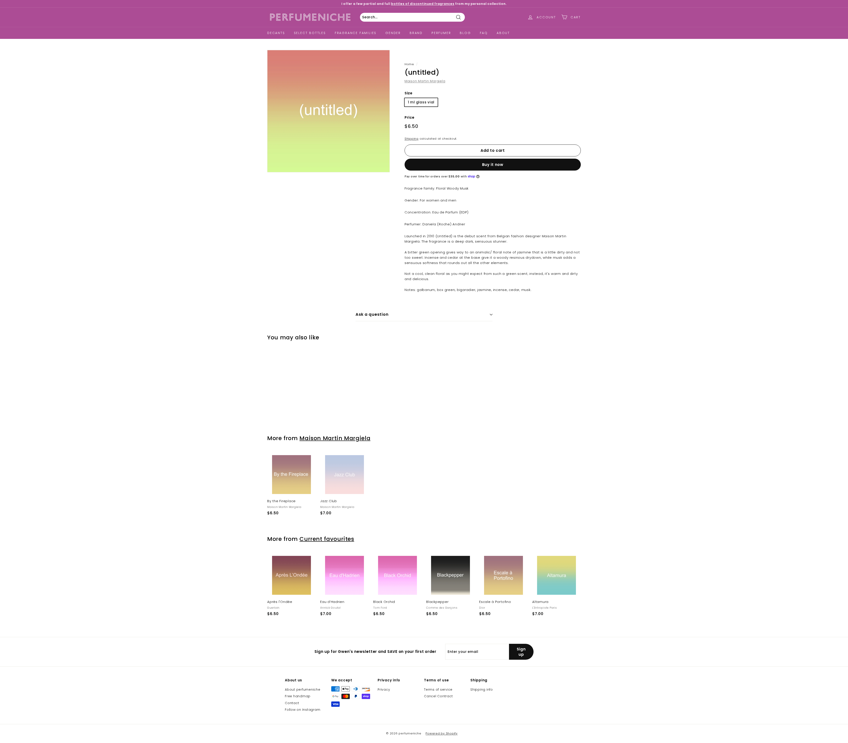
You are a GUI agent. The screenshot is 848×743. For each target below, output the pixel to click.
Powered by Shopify (442, 733)
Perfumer (441, 33)
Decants (276, 33)
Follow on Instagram (302, 709)
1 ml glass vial (421, 102)
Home (409, 64)
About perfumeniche (302, 689)
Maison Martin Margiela (425, 81)
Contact (292, 703)
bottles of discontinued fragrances (422, 4)
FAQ (484, 33)
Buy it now (493, 164)
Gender (393, 33)
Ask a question (372, 314)
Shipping (411, 139)
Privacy (384, 689)
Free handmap (297, 696)
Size (409, 93)
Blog (465, 33)
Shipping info (481, 689)
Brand (416, 33)
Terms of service (438, 689)
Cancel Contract (438, 696)
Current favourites (326, 539)
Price (410, 117)
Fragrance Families (356, 33)
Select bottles (310, 33)
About (503, 33)
